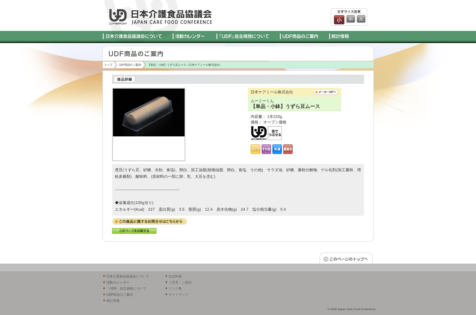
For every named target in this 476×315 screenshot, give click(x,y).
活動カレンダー (117, 282)
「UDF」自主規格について (126, 288)
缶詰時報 (175, 276)
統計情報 (113, 301)
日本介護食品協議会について (127, 276)
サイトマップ (178, 295)
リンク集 (175, 288)
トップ (108, 64)
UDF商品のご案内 (130, 64)
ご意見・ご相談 (180, 282)
